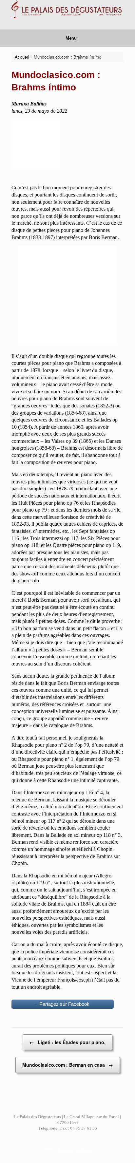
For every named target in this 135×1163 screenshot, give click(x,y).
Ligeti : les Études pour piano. (67, 1042)
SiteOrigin (83, 1150)
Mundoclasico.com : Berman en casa (67, 1064)
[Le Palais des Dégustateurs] (67, 9)
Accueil (22, 57)
